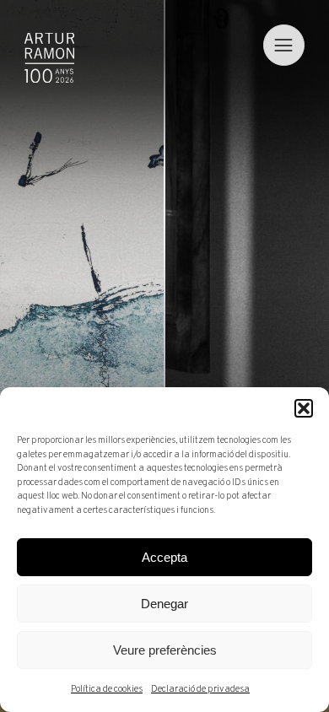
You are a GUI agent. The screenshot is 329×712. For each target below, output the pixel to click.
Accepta (164, 557)
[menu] (284, 45)
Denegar (164, 603)
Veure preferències (165, 650)
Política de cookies (107, 689)
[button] (303, 408)
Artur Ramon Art (49, 58)
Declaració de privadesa (200, 689)
